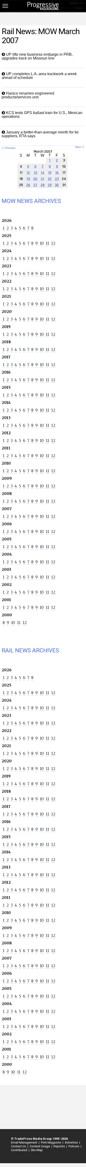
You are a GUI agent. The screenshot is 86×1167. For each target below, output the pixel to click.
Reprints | (59, 1146)
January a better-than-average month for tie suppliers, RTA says (40, 134)
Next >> (79, 147)
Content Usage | (40, 1146)
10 (42, 243)
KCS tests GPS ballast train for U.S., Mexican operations (42, 115)
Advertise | (71, 1142)
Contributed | (19, 1150)
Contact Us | (19, 1146)
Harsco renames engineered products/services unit (28, 95)
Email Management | (24, 1142)
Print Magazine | (51, 1142)
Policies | (74, 1146)
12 (53, 243)
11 (47, 243)
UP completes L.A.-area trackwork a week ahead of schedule (39, 76)
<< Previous (9, 147)
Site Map (36, 1150)
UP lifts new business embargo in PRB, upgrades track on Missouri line (37, 56)
